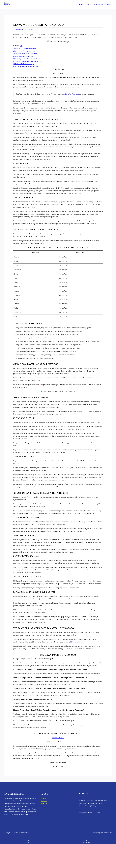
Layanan (44, 801)
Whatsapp (55, 738)
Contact (108, 4)
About (88, 4)
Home (81, 4)
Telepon (61, 738)
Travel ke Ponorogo (72, 94)
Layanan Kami (98, 4)
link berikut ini (75, 642)
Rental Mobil (19, 29)
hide (21, 46)
